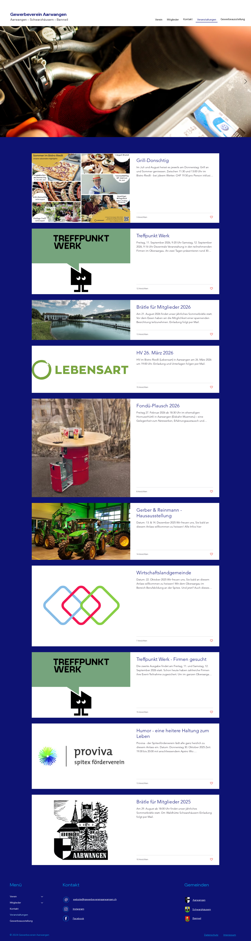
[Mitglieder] (42, 903)
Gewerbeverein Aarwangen (38, 14)
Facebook (78, 918)
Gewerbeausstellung (21, 920)
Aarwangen (199, 900)
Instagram (78, 908)
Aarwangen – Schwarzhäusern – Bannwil (39, 20)
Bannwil (196, 918)
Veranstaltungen (19, 914)
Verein (13, 896)
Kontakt (14, 908)
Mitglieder (15, 902)
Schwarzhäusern (201, 909)
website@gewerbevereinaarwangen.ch (95, 899)
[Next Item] (245, 81)
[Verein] (42, 897)
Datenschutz (211, 934)
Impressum (229, 934)
